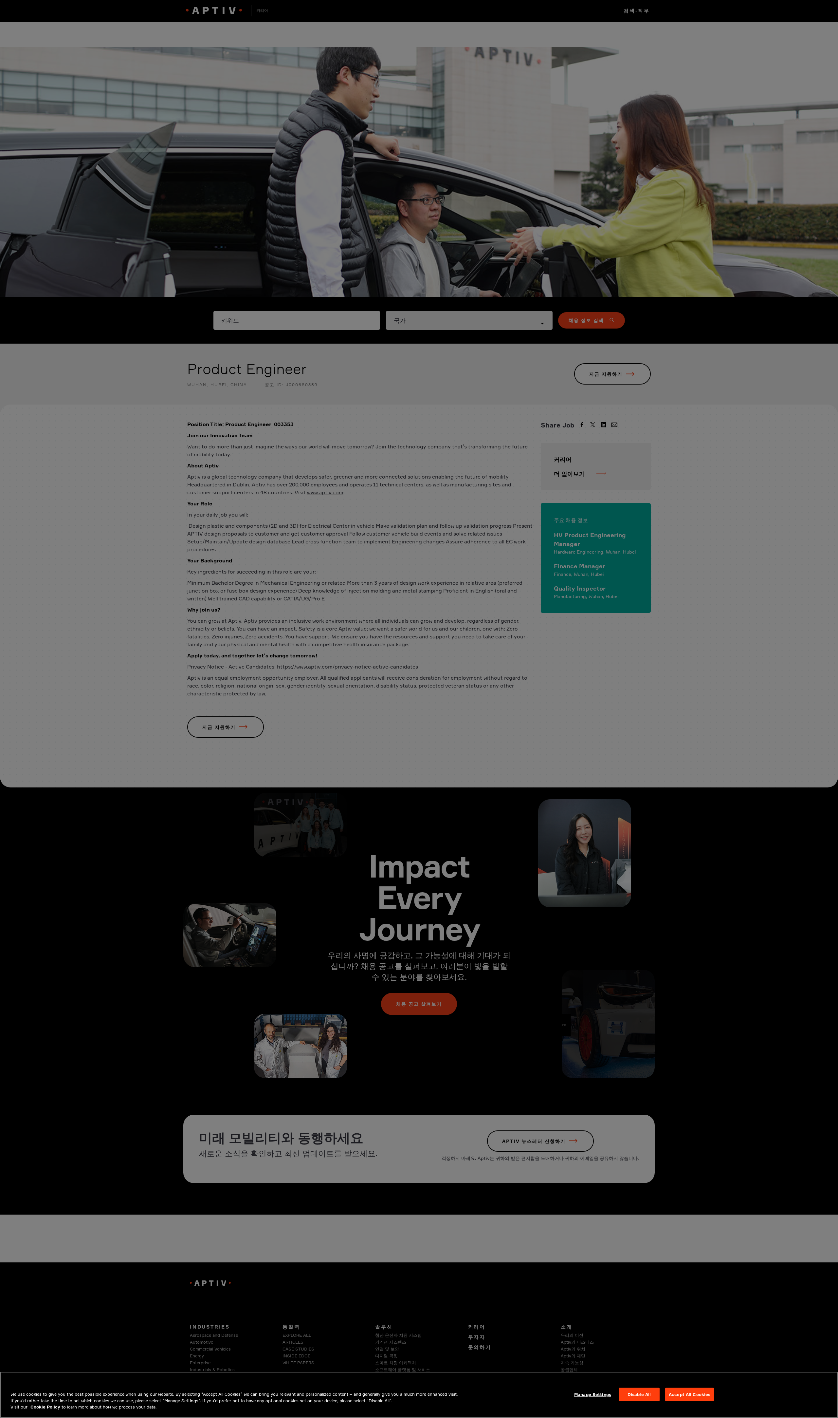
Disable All (639, 1394)
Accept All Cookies (689, 1394)
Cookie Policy (45, 1406)
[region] (419, 1395)
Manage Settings (592, 1394)
